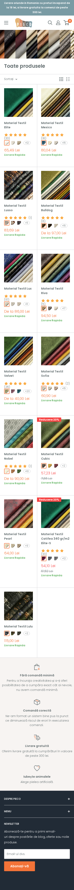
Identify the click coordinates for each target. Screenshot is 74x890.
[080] (13, 471)
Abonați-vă (19, 866)
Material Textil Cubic (52, 456)
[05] (13, 633)
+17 (63, 308)
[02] (13, 223)
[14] (44, 558)
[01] (7, 143)
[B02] (19, 546)
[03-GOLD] (13, 304)
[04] (19, 143)
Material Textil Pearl (15, 536)
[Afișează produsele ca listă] (68, 79)
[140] (44, 143)
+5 (26, 222)
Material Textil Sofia (52, 373)
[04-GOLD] (19, 304)
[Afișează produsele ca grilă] (61, 79)
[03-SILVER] (7, 304)
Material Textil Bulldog (52, 208)
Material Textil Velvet (15, 373)
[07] (44, 466)
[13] (56, 466)
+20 (27, 391)
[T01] (7, 546)
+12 (27, 142)
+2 (63, 465)
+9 (26, 545)
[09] (50, 466)
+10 (27, 471)
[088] (7, 391)
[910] (56, 143)
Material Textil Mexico (52, 125)
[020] (50, 143)
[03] (13, 143)
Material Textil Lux (18, 289)
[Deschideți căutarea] (50, 22)
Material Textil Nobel (15, 456)
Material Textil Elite (15, 125)
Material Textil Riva (52, 291)
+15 (64, 142)
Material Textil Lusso (15, 208)
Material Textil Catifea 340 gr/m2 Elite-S (55, 538)
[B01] (13, 546)
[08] (50, 558)
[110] (13, 391)
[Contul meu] (58, 22)
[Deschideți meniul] (6, 22)
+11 (26, 304)
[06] (19, 633)
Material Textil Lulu (18, 626)
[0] (66, 22)
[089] (19, 471)
